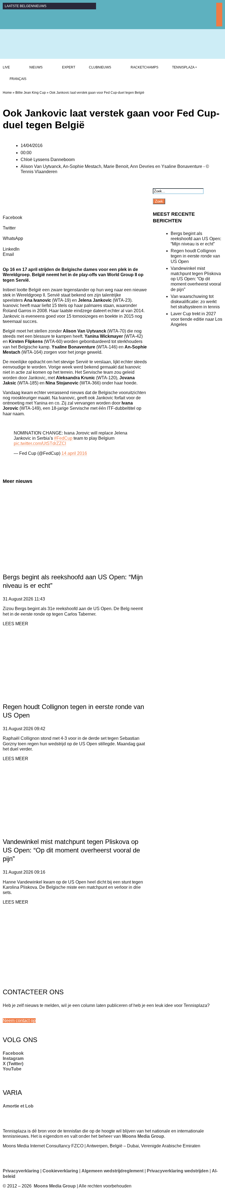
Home (7, 93)
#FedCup (63, 438)
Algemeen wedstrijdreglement (112, 1171)
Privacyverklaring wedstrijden (178, 1171)
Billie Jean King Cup (30, 93)
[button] (19, 1020)
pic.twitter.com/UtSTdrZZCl (40, 443)
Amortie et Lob (18, 1106)
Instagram (13, 1058)
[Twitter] (219, 18)
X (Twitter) (13, 1063)
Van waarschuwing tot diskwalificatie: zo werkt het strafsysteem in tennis (195, 301)
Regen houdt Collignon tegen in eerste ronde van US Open (195, 256)
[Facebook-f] (219, 6)
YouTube (12, 1069)
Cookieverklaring (60, 1171)
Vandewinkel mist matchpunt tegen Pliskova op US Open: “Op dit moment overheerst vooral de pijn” (71, 850)
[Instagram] (219, 12)
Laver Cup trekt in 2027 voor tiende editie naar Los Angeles (196, 318)
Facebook (13, 1053)
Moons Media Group (143, 1136)
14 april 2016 (74, 453)
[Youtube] (219, 24)
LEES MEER (15, 623)
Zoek (159, 201)
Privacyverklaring (21, 1171)
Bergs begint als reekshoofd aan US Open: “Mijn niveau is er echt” (196, 238)
